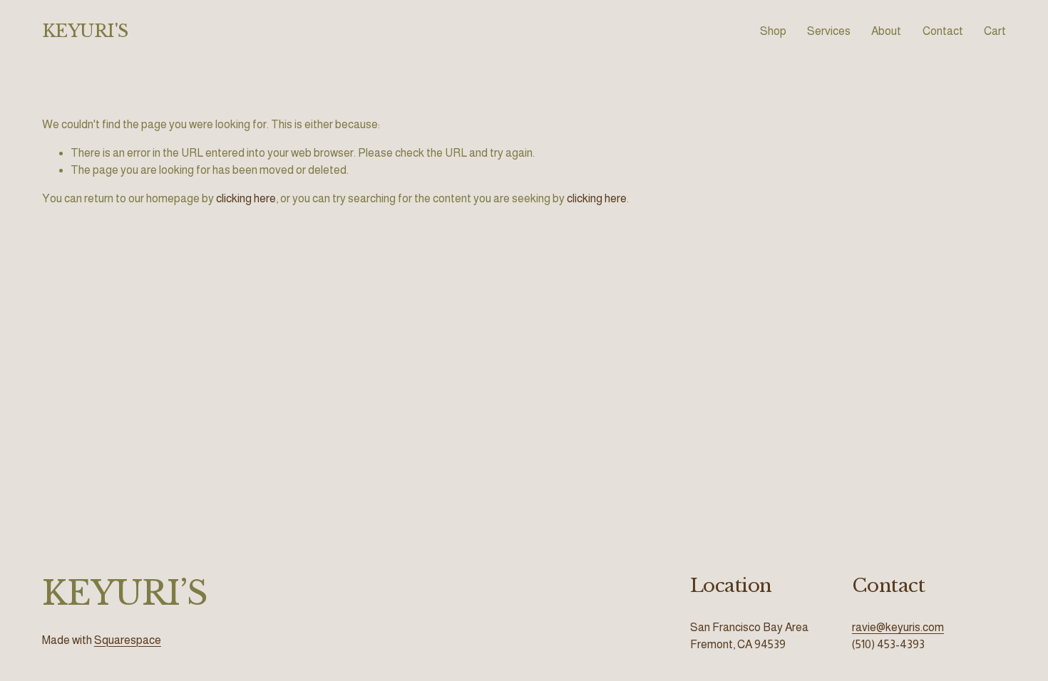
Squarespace (127, 640)
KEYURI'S (85, 31)
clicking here (246, 198)
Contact (943, 31)
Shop (773, 31)
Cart (995, 31)
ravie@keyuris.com (898, 627)
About (886, 31)
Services (829, 31)
